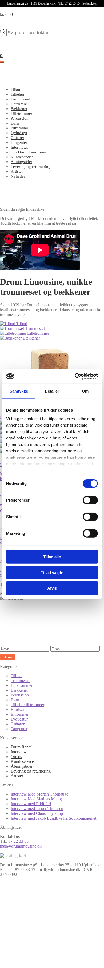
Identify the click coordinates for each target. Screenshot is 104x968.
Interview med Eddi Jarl (31, 803)
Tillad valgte (52, 572)
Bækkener (19, 109)
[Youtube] (40, 961)
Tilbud (16, 89)
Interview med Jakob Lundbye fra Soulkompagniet (53, 818)
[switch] (90, 500)
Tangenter (19, 142)
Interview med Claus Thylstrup (37, 813)
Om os (16, 756)
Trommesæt (20, 99)
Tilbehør (18, 94)
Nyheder (18, 176)
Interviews (19, 147)
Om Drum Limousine (28, 152)
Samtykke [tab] (19, 391)
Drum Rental (22, 747)
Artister (17, 171)
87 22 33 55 (18, 841)
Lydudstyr (19, 133)
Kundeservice (22, 157)
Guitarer (17, 137)
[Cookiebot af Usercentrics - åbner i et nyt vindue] (75, 376)
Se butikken (89, 3)
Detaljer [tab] (52, 391)
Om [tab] (85, 391)
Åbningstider (21, 162)
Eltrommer (19, 128)
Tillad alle (52, 557)
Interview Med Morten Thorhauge (39, 794)
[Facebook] (40, 920)
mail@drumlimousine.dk (21, 846)
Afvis (52, 588)
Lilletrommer (21, 113)
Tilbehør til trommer (27, 704)
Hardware (19, 104)
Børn (15, 123)
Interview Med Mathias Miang (36, 799)
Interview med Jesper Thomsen (37, 808)
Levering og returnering (30, 166)
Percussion (20, 118)
